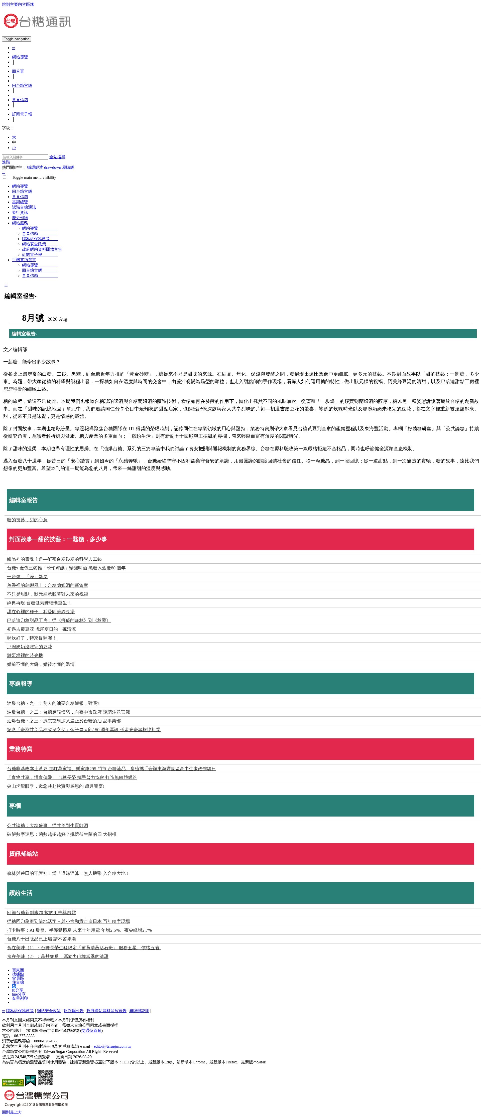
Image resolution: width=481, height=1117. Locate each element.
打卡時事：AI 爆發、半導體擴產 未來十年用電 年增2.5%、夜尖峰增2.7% (79, 930)
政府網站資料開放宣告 (42, 249)
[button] (12, 1112)
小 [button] (14, 147)
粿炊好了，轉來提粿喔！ (32, 638)
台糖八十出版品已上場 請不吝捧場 (41, 938)
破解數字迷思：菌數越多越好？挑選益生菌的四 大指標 (61, 834)
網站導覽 (20, 57)
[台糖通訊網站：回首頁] (37, 26)
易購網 (68, 167)
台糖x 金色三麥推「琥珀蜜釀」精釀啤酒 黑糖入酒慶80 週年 (66, 567)
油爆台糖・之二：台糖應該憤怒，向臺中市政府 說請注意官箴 (68, 712)
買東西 (18, 970)
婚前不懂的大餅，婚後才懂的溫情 (41, 664)
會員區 (18, 978)
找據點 (18, 974)
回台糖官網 (22, 85)
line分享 (19, 994)
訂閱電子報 (22, 114)
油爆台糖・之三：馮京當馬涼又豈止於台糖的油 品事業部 (64, 720)
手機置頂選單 (24, 260)
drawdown (52, 167)
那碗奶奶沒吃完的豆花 (29, 646)
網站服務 (20, 223)
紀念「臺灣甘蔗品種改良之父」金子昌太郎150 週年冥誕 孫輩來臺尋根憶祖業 (84, 729)
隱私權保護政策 (40, 239)
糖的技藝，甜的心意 (27, 519)
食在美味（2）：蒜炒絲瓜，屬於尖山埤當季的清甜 (57, 956)
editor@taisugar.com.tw (113, 1046)
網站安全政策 (40, 244)
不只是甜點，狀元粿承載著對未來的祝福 (47, 594)
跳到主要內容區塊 (18, 4)
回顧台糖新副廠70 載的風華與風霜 (41, 912)
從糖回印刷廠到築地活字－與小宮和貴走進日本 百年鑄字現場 (68, 921)
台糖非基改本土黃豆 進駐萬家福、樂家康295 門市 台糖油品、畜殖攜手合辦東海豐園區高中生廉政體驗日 (111, 768)
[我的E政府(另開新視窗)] (31, 1085)
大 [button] (14, 137)
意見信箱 (20, 100)
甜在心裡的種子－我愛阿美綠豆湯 (41, 611)
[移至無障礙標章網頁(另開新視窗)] (13, 1085)
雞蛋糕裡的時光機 (25, 655)
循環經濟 (35, 167)
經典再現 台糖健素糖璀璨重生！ (39, 602)
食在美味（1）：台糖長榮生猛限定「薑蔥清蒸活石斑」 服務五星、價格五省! (84, 947)
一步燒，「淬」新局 (27, 576)
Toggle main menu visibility (32, 177)
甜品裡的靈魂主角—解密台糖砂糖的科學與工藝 (54, 559)
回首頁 (18, 71)
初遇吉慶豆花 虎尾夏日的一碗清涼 (41, 629)
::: (13, 48)
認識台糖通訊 (24, 207)
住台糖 (18, 982)
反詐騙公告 (74, 1011)
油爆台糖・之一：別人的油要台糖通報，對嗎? (53, 703)
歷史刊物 (20, 218)
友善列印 (20, 998)
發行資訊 (20, 212)
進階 (6, 162)
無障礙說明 (139, 1011)
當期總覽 (20, 202)
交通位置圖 (91, 1030)
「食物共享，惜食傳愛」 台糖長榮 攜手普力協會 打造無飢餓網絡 (72, 777)
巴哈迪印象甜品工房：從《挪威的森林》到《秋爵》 (59, 620)
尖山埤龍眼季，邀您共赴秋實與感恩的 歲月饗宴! (55, 786)
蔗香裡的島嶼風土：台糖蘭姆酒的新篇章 (47, 585)
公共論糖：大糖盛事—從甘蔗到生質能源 (47, 825)
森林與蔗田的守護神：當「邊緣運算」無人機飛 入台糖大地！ (68, 873)
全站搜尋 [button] (57, 157)
